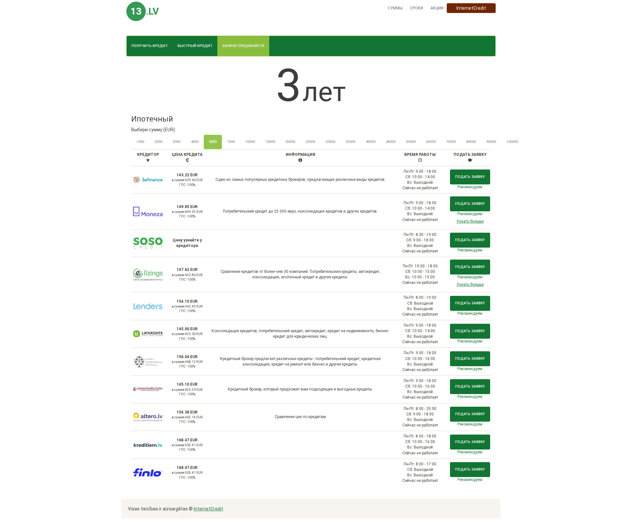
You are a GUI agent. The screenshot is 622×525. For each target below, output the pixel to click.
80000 (471, 142)
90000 (491, 142)
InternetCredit (471, 8)
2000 (158, 142)
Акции (437, 8)
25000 (310, 142)
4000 (195, 142)
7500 (231, 142)
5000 (213, 142)
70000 (451, 142)
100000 (512, 142)
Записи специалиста (243, 46)
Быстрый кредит (195, 46)
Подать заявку (470, 177)
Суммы (395, 8)
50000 (411, 142)
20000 (290, 142)
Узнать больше (470, 221)
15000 (270, 142)
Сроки (416, 8)
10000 (250, 142)
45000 (391, 142)
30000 (330, 142)
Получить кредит (150, 46)
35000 (350, 142)
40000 (370, 142)
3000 (176, 142)
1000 (140, 142)
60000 (431, 142)
